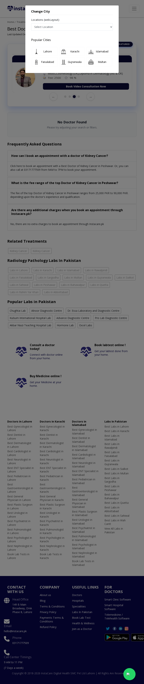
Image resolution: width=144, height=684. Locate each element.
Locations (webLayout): (45, 20)
